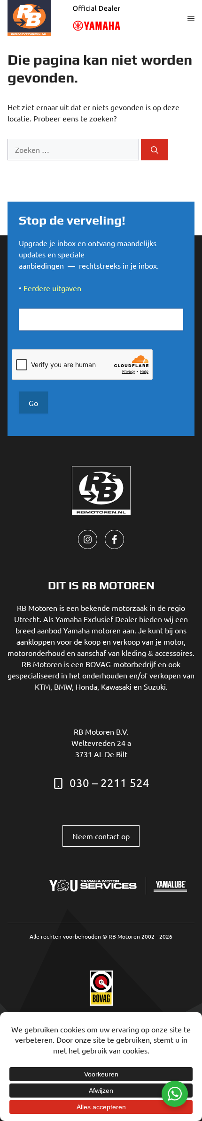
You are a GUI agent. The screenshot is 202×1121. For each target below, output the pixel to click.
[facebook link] (114, 539)
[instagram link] (87, 539)
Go (33, 402)
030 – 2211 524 (109, 783)
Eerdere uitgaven (52, 288)
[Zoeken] (154, 149)
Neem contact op (101, 836)
